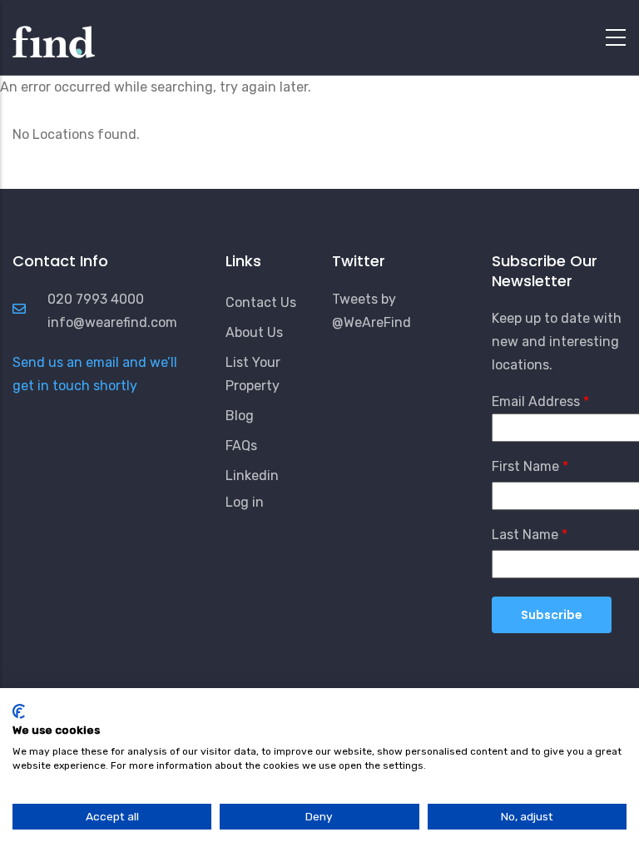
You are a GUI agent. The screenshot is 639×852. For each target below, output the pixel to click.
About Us (254, 332)
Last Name (525, 534)
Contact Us (260, 302)
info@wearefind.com (112, 322)
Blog (239, 416)
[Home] (53, 33)
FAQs (241, 445)
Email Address (536, 401)
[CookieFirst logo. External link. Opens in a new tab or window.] (18, 711)
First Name (525, 466)
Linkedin (252, 475)
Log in (244, 502)
